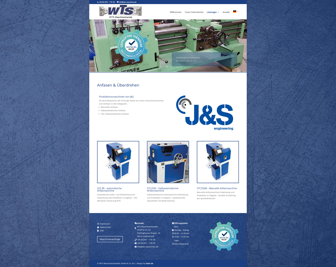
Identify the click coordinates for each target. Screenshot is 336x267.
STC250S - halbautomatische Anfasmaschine (162, 189)
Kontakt (226, 12)
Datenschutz (105, 227)
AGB (102, 230)
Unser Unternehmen (194, 12)
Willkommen (176, 12)
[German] (236, 15)
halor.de (149, 263)
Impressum (105, 223)
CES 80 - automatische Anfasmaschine (109, 189)
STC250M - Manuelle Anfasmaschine (217, 188)
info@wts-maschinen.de (147, 246)
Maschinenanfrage (110, 239)
